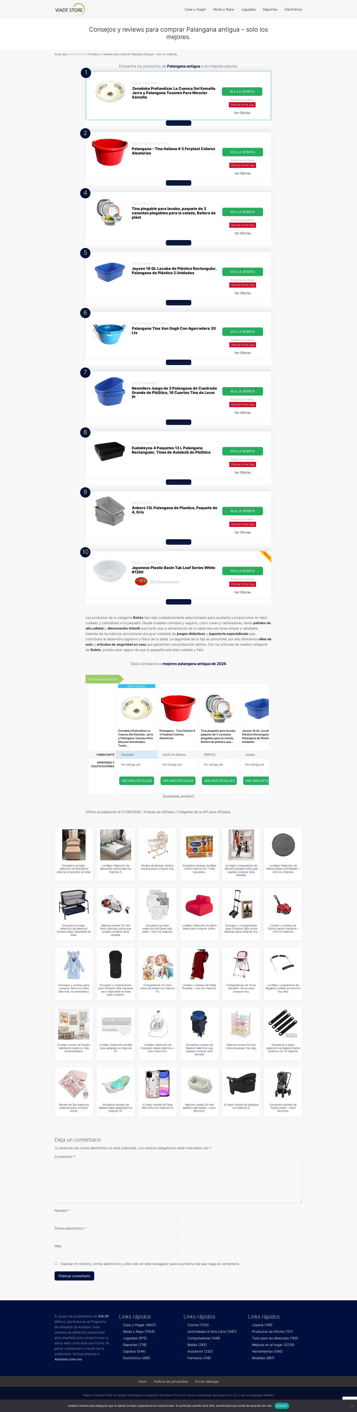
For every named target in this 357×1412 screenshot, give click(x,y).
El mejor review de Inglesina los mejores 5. (241, 1106)
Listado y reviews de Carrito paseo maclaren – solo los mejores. (283, 928)
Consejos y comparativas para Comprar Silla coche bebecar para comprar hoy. (241, 928)
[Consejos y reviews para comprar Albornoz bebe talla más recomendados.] (73, 964)
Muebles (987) (263, 1358)
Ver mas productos (102, 679)
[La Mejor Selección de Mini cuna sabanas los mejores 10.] (115, 1024)
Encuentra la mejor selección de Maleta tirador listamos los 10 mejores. (283, 1048)
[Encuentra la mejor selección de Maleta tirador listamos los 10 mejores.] (283, 1024)
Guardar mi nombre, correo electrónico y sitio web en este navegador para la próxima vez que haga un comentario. (150, 1264)
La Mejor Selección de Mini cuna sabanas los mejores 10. (115, 1048)
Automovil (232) (200, 1351)
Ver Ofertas (242, 113)
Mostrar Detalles (178, 123)
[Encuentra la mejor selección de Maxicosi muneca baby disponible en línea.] (73, 904)
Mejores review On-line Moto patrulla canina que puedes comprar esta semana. (115, 930)
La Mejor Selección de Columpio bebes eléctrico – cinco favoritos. (158, 1048)
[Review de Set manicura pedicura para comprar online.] (73, 1083)
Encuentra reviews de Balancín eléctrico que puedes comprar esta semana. (199, 1049)
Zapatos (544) (134, 1351)
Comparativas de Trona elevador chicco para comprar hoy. (241, 988)
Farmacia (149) (199, 1358)
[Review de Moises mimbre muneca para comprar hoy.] (157, 844)
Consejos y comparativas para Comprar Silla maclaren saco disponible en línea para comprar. (115, 990)
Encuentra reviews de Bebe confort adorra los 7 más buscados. (199, 869)
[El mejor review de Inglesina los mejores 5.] (241, 1083)
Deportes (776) (135, 1345)
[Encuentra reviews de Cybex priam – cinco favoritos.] (283, 1083)
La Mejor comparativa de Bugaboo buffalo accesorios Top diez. (283, 988)
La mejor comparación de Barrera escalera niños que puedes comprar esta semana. (241, 870)
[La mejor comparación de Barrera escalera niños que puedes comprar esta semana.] (241, 844)
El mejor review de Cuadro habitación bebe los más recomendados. (73, 1048)
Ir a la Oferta (242, 92)
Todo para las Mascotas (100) (275, 1338)
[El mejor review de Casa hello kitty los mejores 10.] (157, 1083)
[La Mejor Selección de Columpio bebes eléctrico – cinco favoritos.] (157, 1024)
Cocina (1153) (198, 1325)
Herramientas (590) (267, 1351)
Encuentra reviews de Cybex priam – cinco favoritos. (283, 1108)
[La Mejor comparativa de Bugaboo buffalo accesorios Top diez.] (283, 964)
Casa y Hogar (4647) (139, 1325)
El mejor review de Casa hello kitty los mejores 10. (158, 1106)
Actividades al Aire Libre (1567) (212, 1331)
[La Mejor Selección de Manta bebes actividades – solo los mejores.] (283, 844)
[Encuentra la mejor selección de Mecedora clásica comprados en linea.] (73, 844)
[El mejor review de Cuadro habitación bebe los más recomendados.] (73, 1024)
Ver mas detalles (136, 781)
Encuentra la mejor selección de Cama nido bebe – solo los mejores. (157, 928)
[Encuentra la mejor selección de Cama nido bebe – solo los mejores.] (157, 904)
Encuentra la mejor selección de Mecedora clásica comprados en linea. (74, 869)
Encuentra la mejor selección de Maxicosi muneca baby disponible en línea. (74, 930)
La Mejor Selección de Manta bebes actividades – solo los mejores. (283, 869)
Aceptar (282, 1405)
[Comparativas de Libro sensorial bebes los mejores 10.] (157, 964)
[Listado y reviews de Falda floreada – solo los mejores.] (199, 964)
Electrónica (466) (136, 1358)
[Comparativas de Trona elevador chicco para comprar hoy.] (241, 964)
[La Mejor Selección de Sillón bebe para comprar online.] (199, 904)
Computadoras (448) (204, 1338)
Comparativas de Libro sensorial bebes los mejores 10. (157, 988)
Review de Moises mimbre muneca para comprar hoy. (157, 867)
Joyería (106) (262, 1325)
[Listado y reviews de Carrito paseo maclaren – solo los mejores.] (283, 904)
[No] (352, 1406)
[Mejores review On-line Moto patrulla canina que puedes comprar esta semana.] (115, 904)
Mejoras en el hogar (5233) (273, 1345)
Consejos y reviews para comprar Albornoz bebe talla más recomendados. (73, 988)
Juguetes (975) (135, 1338)
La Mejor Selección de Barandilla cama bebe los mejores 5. (115, 869)
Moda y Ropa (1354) (139, 1331)
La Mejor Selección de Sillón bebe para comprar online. (199, 927)
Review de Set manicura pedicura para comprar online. (74, 1108)
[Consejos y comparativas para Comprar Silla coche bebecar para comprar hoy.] (241, 904)
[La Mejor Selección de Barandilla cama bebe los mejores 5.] (115, 844)
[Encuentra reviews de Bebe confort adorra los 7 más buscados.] (199, 844)
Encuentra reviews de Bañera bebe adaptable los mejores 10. (115, 1108)
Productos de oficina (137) (272, 1331)
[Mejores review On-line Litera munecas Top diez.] (241, 1024)
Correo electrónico (70, 1228)
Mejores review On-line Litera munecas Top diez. (241, 1046)
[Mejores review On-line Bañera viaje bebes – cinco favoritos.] (199, 1083)
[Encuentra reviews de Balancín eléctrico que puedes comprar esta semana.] (199, 1024)
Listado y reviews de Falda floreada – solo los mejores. (199, 987)
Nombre (62, 1210)
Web (58, 1246)
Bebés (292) (197, 1345)
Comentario (65, 1157)
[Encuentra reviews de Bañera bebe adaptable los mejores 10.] (115, 1083)
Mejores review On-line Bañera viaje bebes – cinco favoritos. (199, 1108)
